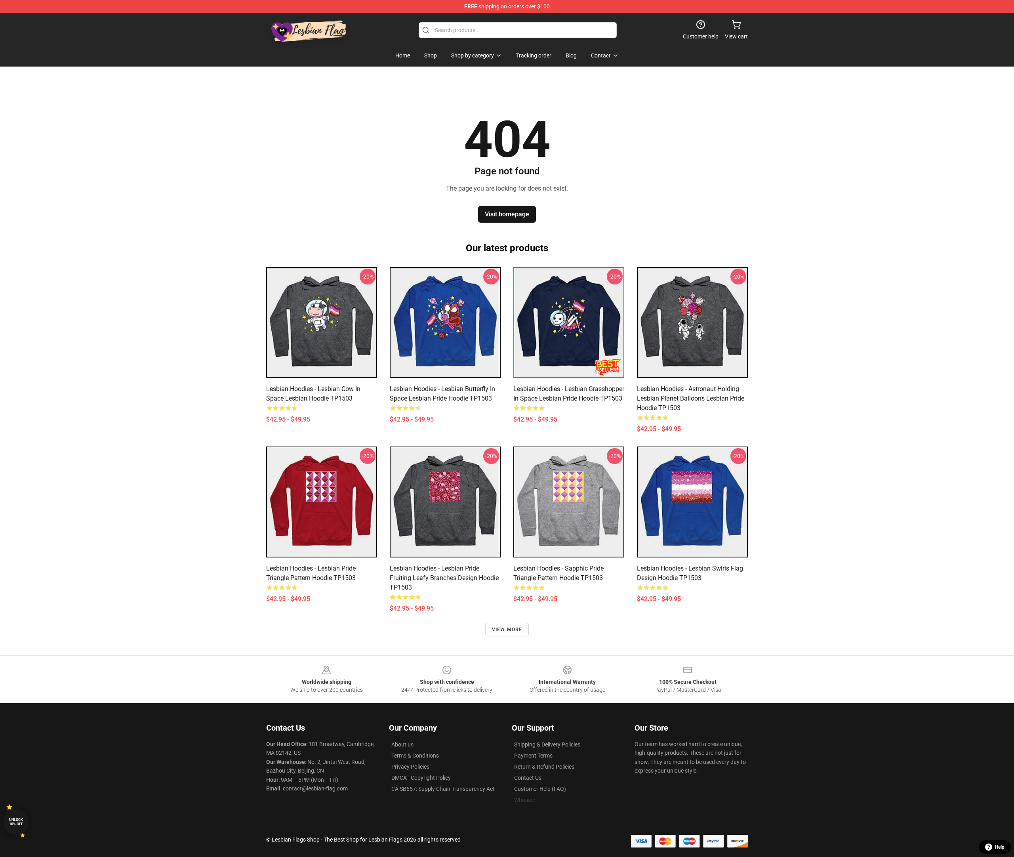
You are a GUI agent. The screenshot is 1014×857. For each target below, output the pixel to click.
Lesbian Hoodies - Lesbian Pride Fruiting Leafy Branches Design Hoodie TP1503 (444, 578)
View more (507, 629)
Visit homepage (507, 214)
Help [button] (999, 847)
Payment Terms (533, 755)
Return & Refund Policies (544, 766)
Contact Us (527, 778)
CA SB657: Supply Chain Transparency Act (443, 789)
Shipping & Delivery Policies (547, 744)
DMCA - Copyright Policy (421, 778)
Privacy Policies (410, 766)
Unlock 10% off (16, 822)
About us (402, 744)
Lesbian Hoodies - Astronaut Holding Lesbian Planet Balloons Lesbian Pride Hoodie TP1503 (690, 398)
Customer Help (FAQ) (540, 789)
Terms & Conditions (415, 755)
